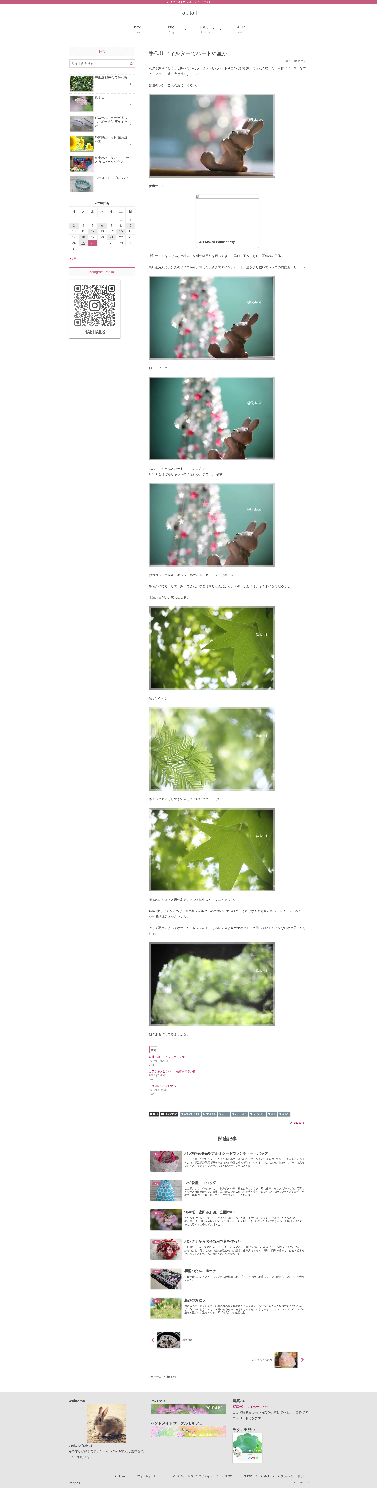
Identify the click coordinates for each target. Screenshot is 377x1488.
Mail (266, 1476)
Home (121, 1476)
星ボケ (285, 1114)
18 (83, 237)
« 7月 (73, 258)
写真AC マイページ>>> (250, 1406)
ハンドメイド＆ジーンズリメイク (191, 1476)
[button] (131, 64)
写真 (273, 1114)
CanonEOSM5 (191, 1114)
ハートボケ (241, 1114)
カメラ (225, 1114)
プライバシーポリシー (294, 1476)
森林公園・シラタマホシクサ (167, 1056)
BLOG (228, 1476)
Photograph (171, 1114)
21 (111, 237)
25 (83, 243)
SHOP (248, 1476)
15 (121, 231)
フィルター (259, 1114)
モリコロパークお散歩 (162, 1085)
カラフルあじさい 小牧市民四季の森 (172, 1071)
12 (92, 231)
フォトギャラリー (148, 1476)
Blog (155, 1114)
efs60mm (211, 1114)
